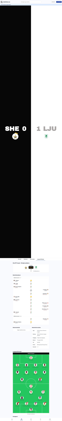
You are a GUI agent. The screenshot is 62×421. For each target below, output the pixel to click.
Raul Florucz (44, 309)
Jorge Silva (45, 293)
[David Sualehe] (17, 403)
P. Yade (16, 283)
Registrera (59, 1)
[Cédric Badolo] (40, 379)
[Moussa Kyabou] (26, 372)
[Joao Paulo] (17, 372)
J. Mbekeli (16, 284)
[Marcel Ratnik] (35, 403)
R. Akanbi (17, 312)
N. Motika (45, 289)
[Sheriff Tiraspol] (15, 136)
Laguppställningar (40, 259)
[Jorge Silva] (44, 403)
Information (32, 259)
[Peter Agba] (22, 397)
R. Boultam (44, 305)
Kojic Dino (45, 318)
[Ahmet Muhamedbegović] (26, 403)
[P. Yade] (44, 372)
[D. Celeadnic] (31, 357)
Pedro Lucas (44, 302)
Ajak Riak (16, 287)
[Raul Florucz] (43, 391)
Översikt (19, 259)
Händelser (26, 259)
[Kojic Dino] (31, 391)
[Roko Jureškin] (44, 364)
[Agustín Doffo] (40, 397)
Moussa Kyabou (18, 286)
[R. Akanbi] (22, 379)
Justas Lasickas (45, 294)
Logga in (53, 1)
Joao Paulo (17, 299)
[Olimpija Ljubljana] (46, 136)
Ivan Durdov (45, 303)
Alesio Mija (17, 296)
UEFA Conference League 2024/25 (6, 4)
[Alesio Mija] (35, 372)
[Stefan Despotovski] (17, 364)
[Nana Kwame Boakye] (26, 364)
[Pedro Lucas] (31, 386)
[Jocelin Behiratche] (35, 364)
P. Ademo (17, 280)
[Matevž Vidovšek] (31, 409)
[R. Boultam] (19, 391)
